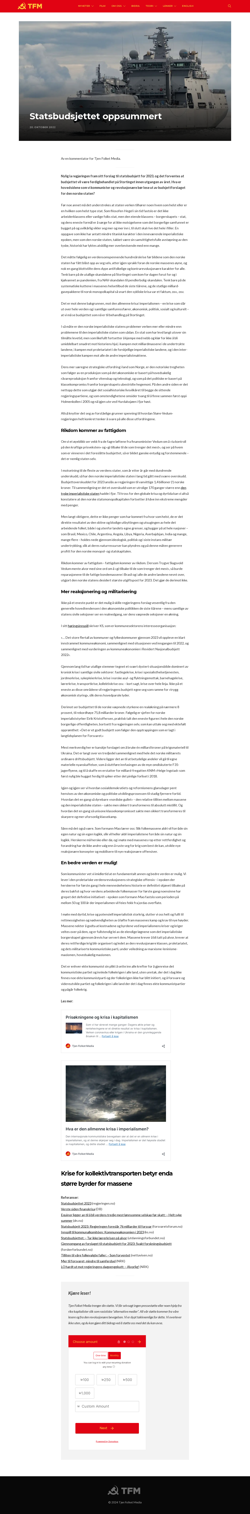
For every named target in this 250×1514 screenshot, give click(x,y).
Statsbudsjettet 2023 (76, 1203)
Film (103, 5)
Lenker (168, 5)
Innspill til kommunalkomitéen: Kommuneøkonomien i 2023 (102, 1232)
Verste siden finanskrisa (78, 1209)
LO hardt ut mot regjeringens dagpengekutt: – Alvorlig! (100, 1267)
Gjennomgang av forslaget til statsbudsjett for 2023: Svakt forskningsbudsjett (116, 1244)
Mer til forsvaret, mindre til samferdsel (88, 1261)
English (187, 5)
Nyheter (84, 5)
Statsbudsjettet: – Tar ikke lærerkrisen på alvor (94, 1238)
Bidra (135, 5)
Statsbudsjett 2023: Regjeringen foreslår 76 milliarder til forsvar (106, 1226)
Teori (149, 5)
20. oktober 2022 (43, 127)
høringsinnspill (78, 626)
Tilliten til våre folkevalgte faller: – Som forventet (95, 1255)
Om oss (116, 5)
